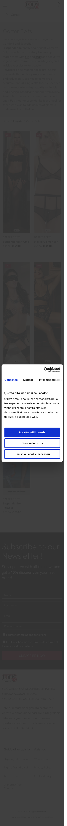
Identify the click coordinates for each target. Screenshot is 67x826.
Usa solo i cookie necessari (32, 454)
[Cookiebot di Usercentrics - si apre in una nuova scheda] (45, 369)
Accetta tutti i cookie (32, 432)
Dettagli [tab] (28, 379)
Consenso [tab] (11, 379)
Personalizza (30, 443)
